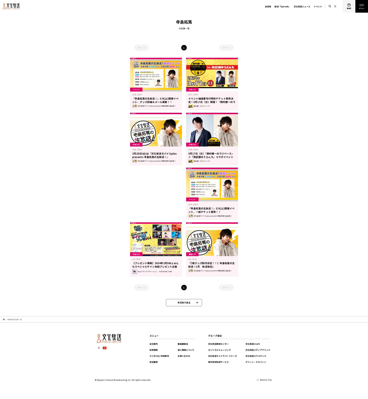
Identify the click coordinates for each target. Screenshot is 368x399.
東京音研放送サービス (218, 362)
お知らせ (192, 89)
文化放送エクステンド (256, 355)
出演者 (268, 6)
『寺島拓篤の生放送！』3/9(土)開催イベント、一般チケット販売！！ (211, 210)
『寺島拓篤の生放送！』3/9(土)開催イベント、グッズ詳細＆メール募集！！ (155, 100)
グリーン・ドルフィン (256, 362)
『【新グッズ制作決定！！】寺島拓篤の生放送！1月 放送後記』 (211, 264)
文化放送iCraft (253, 343)
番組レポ (192, 254)
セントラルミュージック (219, 349)
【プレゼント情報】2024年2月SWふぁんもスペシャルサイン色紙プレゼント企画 (155, 264)
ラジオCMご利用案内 (159, 355)
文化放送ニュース (302, 6)
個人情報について (186, 349)
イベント (318, 6)
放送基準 (154, 362)
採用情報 (154, 349)
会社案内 (154, 343)
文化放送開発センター (218, 343)
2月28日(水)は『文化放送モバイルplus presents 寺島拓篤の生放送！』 (154, 155)
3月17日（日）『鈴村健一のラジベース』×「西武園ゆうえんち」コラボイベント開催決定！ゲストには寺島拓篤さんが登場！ (211, 159)
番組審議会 (183, 343)
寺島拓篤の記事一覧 (14, 319)
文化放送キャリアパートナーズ (222, 355)
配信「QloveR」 (282, 6)
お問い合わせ (184, 355)
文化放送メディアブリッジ (258, 349)
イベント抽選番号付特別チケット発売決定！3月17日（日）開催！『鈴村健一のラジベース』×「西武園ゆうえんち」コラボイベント (212, 104)
